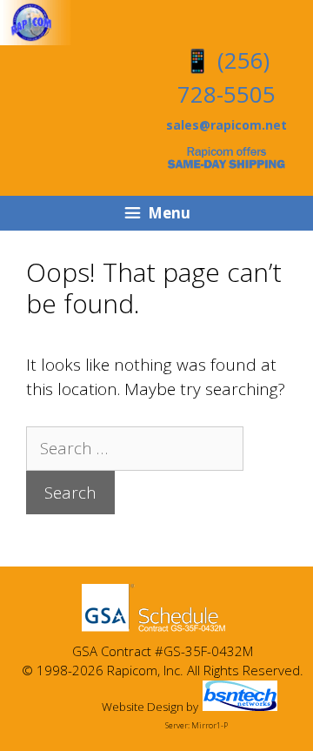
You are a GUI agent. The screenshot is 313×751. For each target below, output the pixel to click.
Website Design (142, 706)
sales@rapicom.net (226, 125)
